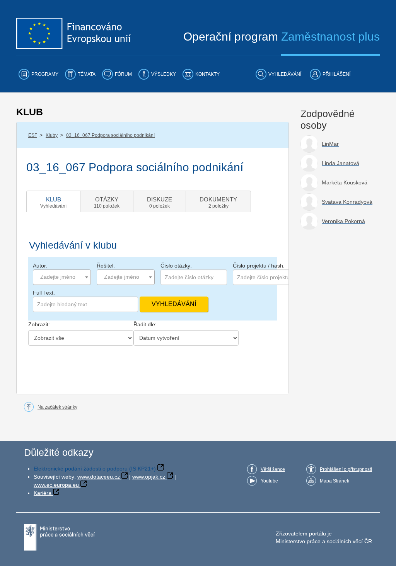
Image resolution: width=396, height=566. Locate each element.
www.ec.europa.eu (56, 485)
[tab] (53, 201)
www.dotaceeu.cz (98, 477)
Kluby (52, 135)
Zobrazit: (39, 324)
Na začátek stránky (57, 407)
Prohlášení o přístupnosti (346, 469)
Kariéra (42, 493)
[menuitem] (38, 74)
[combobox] (62, 277)
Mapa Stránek (334, 481)
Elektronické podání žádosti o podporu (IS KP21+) (95, 468)
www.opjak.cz (148, 477)
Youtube (269, 481)
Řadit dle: (145, 324)
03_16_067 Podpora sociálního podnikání (110, 135)
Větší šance (273, 469)
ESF (32, 135)
